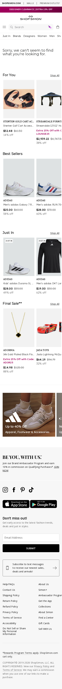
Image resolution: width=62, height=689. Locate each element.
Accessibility (9, 623)
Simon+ (43, 589)
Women (42, 36)
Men (52, 36)
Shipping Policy (11, 595)
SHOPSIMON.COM (11, 3)
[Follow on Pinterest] (23, 491)
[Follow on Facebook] (14, 491)
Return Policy (10, 600)
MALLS (30, 3)
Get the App (45, 600)
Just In (6, 36)
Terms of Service (12, 617)
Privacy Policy (10, 612)
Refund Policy (10, 606)
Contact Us (9, 589)
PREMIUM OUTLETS (50, 3)
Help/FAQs (9, 584)
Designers (29, 36)
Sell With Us (45, 628)
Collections (45, 606)
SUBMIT (31, 548)
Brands (17, 36)
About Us (44, 584)
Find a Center (46, 617)
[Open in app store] (16, 507)
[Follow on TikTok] (31, 491)
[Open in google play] (43, 507)
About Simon (46, 612)
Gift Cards (44, 623)
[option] (19, 112)
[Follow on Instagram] (6, 491)
